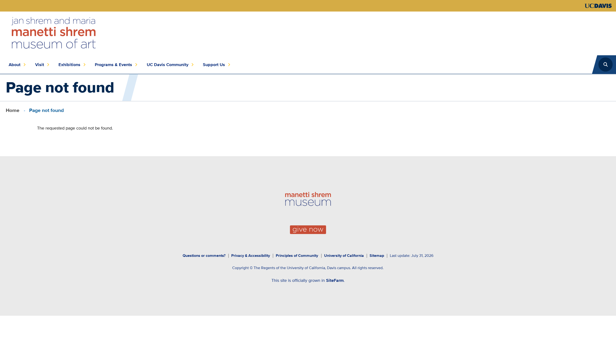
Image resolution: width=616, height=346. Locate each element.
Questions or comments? (204, 255)
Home (12, 110)
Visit (39, 64)
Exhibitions (69, 64)
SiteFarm (335, 280)
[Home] (54, 33)
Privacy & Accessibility (250, 255)
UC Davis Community (167, 64)
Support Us (214, 64)
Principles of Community (297, 255)
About (14, 64)
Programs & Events (113, 64)
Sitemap (377, 255)
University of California (344, 255)
